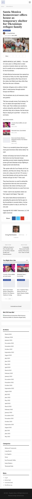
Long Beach (8, 451)
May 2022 (7, 400)
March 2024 (8, 334)
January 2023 (8, 376)
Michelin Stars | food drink (18, 130)
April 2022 (7, 403)
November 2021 (9, 418)
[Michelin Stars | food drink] (6, 132)
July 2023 (7, 358)
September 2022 (9, 388)
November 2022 (9, 382)
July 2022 (7, 394)
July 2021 (7, 430)
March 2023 (8, 370)
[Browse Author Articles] (16, 229)
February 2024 (9, 337)
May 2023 (7, 364)
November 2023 (9, 346)
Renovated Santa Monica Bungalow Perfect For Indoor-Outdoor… (19, 139)
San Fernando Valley (10, 460)
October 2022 (8, 385)
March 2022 (8, 406)
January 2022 (8, 412)
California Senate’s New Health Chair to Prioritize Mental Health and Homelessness (8, 250)
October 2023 (8, 349)
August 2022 (8, 391)
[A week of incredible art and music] (6, 125)
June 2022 (7, 397)
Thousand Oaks (9, 466)
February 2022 (9, 409)
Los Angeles (8, 454)
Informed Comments (10, 448)
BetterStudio (20, 495)
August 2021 (8, 427)
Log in (6, 477)
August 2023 (8, 355)
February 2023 (9, 373)
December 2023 (9, 343)
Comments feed (9, 482)
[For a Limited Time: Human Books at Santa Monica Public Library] (23, 283)
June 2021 (7, 433)
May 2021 (7, 436)
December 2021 (9, 415)
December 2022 (9, 379)
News (6, 457)
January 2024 (8, 340)
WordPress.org (8, 485)
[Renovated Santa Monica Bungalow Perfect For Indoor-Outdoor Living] (6, 140)
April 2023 (7, 367)
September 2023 (9, 352)
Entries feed (8, 480)
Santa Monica (6, 30)
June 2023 (7, 361)
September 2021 (9, 424)
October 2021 (8, 421)
